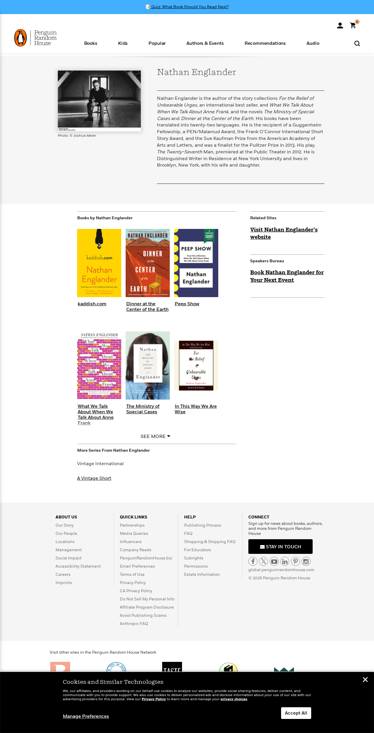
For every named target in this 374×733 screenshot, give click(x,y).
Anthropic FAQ (134, 623)
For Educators (197, 550)
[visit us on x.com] (263, 561)
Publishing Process (202, 525)
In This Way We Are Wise (196, 409)
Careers (63, 574)
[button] (91, 43)
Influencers (131, 541)
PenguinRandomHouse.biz (146, 558)
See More (153, 436)
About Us (66, 517)
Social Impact (69, 558)
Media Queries (134, 533)
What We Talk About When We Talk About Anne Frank (96, 415)
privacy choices (234, 699)
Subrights (193, 558)
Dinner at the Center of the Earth (147, 307)
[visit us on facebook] (252, 561)
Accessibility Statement (78, 566)
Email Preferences (137, 566)
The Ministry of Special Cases (143, 409)
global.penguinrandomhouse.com (281, 570)
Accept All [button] (296, 713)
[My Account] (340, 23)
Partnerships (132, 525)
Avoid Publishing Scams (143, 615)
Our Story (65, 525)
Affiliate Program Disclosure (147, 607)
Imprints (64, 582)
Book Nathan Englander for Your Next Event (287, 276)
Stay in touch (283, 547)
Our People (66, 533)
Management (69, 550)
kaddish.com (92, 304)
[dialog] (187, 702)
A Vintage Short (94, 478)
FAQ (188, 533)
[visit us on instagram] (306, 561)
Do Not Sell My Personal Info (147, 599)
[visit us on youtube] (274, 561)
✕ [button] (365, 680)
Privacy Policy (133, 582)
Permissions (196, 566)
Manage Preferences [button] (86, 716)
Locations (65, 541)
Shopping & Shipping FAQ (210, 541)
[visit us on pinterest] (295, 561)
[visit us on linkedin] (284, 561)
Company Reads (135, 550)
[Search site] (357, 43)
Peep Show (187, 304)
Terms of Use (132, 574)
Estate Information (202, 574)
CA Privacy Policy (136, 591)
